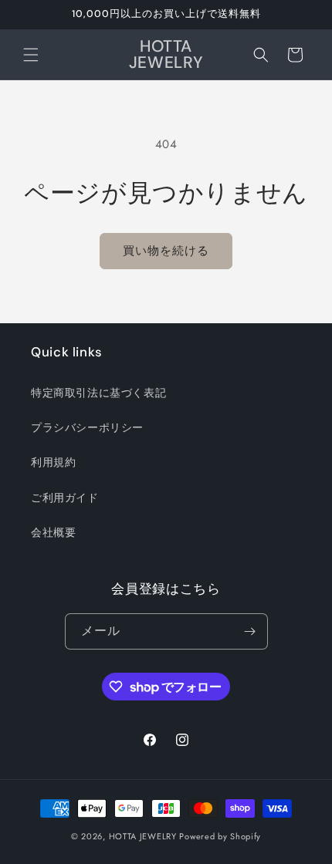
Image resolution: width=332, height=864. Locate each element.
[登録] (250, 631)
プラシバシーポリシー (87, 427)
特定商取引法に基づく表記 (98, 392)
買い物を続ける (166, 250)
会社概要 (53, 532)
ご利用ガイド (65, 497)
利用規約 (53, 462)
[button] (31, 55)
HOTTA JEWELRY (143, 836)
